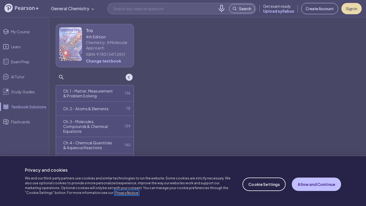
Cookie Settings (264, 184)
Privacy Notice (126, 193)
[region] (183, 181)
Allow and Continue (316, 184)
